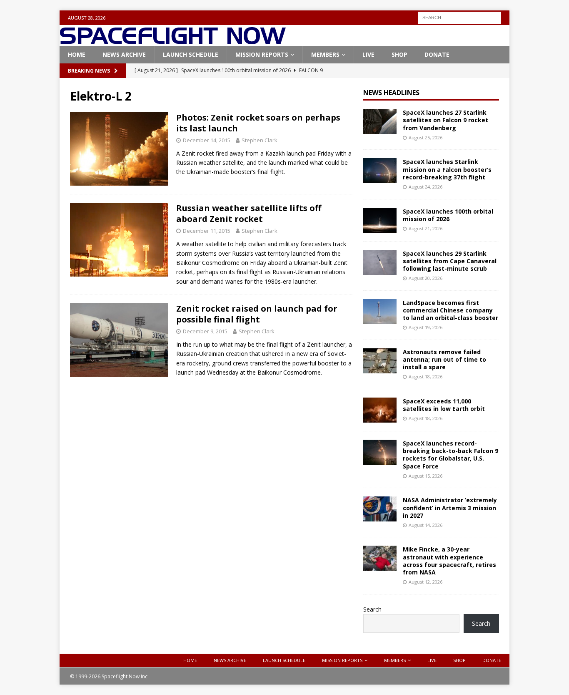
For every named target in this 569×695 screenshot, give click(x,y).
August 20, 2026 (425, 278)
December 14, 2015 (206, 140)
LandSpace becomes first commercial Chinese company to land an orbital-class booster (450, 310)
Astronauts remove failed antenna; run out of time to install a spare (444, 359)
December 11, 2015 (206, 230)
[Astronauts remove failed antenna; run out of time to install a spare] (380, 360)
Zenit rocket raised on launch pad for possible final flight (256, 314)
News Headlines (391, 92)
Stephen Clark (259, 140)
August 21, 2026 (425, 228)
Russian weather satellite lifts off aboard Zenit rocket (248, 213)
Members (325, 54)
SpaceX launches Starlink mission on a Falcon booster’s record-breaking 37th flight (447, 169)
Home (76, 54)
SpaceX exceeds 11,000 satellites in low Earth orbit (444, 405)
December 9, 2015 (205, 331)
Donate (436, 54)
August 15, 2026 (425, 476)
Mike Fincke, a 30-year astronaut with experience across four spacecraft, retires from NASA (449, 560)
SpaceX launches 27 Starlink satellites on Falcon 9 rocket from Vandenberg (445, 119)
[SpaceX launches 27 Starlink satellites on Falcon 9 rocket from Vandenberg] (380, 121)
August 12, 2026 (425, 582)
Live (368, 54)
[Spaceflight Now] (173, 41)
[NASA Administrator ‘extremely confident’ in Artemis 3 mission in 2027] (380, 508)
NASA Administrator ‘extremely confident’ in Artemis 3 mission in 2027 (450, 507)
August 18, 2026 (425, 376)
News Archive (124, 54)
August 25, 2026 (425, 137)
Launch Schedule (190, 54)
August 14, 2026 (425, 525)
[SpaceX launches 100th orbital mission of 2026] (380, 220)
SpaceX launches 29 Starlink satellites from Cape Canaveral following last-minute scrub (450, 260)
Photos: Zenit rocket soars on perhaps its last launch (258, 123)
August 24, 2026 (425, 187)
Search (372, 609)
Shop (399, 54)
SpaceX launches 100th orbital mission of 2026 (448, 215)
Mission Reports (261, 54)
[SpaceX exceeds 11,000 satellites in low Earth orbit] (380, 410)
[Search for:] (459, 17)
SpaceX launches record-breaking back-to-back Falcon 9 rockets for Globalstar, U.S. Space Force (450, 454)
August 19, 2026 (425, 327)
